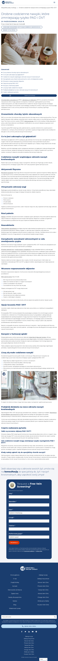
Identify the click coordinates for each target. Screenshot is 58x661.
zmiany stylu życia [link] (9, 30)
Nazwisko (12, 501)
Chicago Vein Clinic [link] (43, 597)
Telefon (12, 526)
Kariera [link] (15, 601)
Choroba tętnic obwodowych (9, 100)
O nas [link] (15, 578)
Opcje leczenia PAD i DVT (10, 83)
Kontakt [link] (14, 586)
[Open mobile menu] (54, 2)
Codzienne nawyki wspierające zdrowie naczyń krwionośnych (21, 77)
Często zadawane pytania (10, 92)
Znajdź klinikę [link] (15, 582)
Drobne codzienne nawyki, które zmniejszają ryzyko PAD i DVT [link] (38, 7)
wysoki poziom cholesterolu (23, 249)
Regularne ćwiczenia (7, 172)
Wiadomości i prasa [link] (14, 608)
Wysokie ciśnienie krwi (7, 249)
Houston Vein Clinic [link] (43, 604)
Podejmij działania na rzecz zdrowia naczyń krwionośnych (20, 90)
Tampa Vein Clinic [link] (43, 590)
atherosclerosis (29, 121)
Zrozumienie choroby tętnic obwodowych (16, 72)
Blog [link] (14, 604)
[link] (8, 2)
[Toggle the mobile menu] (54, 2)
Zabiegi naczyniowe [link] (43, 578)
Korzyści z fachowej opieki (11, 85)
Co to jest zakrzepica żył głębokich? (13, 74)
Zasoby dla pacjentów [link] (14, 597)
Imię (11, 493)
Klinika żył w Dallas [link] (43, 601)
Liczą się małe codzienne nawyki (12, 87)
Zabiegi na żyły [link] (43, 575)
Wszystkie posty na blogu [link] (9, 7)
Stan (11, 509)
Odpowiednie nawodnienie (9, 228)
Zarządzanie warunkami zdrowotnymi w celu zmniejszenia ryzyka (23, 79)
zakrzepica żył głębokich (29, 100)
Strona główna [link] (14, 575)
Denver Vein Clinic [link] (43, 582)
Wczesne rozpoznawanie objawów (13, 81)
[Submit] (55, 617)
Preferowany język (16, 534)
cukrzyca (13, 251)
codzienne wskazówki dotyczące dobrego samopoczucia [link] (21, 27)
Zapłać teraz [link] (15, 593)
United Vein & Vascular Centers (37, 337)
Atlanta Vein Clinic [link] (43, 593)
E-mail (11, 517)
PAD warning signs (6, 276)
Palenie (3, 216)
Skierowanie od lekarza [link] (15, 590)
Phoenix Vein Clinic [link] (43, 586)
